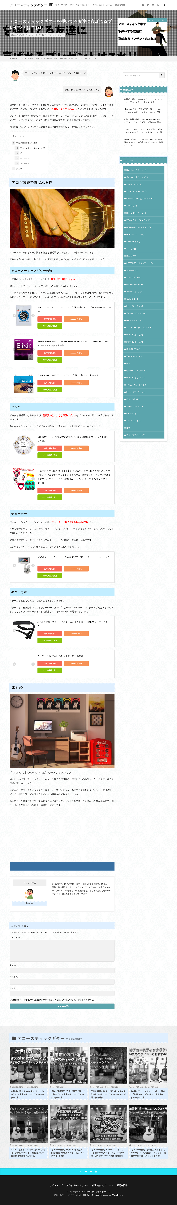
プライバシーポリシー (79, 5)
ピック (20, 153)
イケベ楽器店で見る (49, 326)
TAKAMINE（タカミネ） (137, 385)
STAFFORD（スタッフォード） (140, 263)
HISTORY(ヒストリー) (136, 213)
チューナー (22, 158)
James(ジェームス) (134, 292)
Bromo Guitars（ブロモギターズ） (141, 198)
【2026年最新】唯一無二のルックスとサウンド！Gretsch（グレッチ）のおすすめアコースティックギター (148, 1152)
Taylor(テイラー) (133, 277)
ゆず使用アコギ (133, 349)
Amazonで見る (76, 319)
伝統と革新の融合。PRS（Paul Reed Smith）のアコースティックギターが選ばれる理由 (143, 120)
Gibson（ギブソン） (135, 413)
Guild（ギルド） (133, 399)
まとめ (17, 168)
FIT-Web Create (91, 1195)
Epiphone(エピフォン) (135, 370)
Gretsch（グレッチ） (135, 234)
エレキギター (132, 270)
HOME (14, 58)
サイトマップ (61, 5)
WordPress (117, 1195)
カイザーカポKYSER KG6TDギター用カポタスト (61, 655)
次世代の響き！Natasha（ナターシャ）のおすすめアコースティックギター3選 (143, 100)
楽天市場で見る (50, 319)
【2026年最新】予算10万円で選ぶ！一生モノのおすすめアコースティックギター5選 (143, 110)
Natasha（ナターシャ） (136, 170)
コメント (15, 937)
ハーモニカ (131, 249)
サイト (12, 988)
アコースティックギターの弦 (30, 148)
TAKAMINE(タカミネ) (135, 313)
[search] (162, 75)
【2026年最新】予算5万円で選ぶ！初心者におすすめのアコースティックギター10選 (67, 1152)
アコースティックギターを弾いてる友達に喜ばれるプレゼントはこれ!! (70, 58)
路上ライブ (131, 256)
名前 (13, 965)
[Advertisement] (62, 834)
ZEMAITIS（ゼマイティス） (138, 220)
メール (14, 977)
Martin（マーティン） (136, 392)
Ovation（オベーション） (137, 177)
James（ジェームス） (135, 406)
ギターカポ (22, 163)
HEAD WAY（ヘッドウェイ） (139, 227)
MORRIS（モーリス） (136, 377)
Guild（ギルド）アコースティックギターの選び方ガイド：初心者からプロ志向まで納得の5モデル (143, 142)
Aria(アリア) (131, 206)
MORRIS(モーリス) (134, 334)
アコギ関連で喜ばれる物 (25, 143)
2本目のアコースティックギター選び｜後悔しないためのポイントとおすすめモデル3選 (143, 130)
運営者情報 (120, 5)
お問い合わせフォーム (102, 5)
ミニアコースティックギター (139, 327)
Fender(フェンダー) (134, 284)
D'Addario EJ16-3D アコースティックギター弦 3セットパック (67, 375)
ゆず (128, 363)
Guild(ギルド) (132, 299)
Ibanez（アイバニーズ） (137, 191)
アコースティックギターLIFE (31, 4)
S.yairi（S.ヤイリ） (134, 241)
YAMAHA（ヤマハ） (135, 420)
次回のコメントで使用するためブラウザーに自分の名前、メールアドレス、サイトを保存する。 (53, 1000)
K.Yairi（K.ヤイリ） (134, 184)
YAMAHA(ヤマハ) (134, 356)
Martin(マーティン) (134, 306)
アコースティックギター (53, 35)
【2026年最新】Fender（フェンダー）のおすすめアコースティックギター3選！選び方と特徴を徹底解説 (107, 1152)
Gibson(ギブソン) (133, 320)
